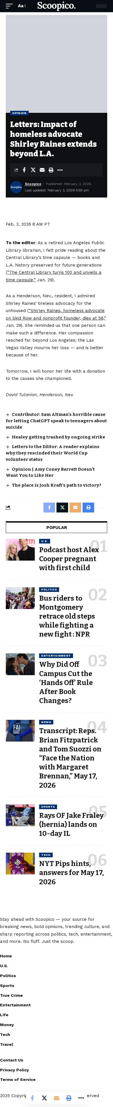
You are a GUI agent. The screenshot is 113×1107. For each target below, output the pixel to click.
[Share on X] (33, 170)
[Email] (42, 170)
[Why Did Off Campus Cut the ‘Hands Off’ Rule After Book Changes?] (20, 664)
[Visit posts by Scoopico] (16, 187)
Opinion (19, 113)
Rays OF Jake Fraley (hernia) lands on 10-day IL (71, 824)
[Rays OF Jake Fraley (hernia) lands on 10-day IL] (20, 815)
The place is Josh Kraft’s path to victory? (56, 485)
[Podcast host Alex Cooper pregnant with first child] (20, 550)
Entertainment (56, 655)
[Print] (51, 170)
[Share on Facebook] (24, 170)
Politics (49, 589)
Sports (48, 806)
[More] (60, 170)
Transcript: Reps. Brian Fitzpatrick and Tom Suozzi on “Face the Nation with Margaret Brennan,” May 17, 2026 (70, 758)
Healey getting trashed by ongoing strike (58, 437)
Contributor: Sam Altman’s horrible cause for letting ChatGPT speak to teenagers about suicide (56, 421)
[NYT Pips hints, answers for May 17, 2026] (20, 863)
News (46, 722)
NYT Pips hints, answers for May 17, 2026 (71, 873)
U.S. (44, 541)
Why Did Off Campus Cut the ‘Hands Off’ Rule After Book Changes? (66, 682)
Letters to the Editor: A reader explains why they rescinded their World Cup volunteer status (52, 453)
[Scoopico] (56, 6)
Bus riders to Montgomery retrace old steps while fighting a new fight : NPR (67, 616)
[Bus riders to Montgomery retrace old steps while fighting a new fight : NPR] (20, 598)
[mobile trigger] (11, 6)
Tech (46, 854)
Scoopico (33, 184)
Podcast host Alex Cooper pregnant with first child (69, 559)
